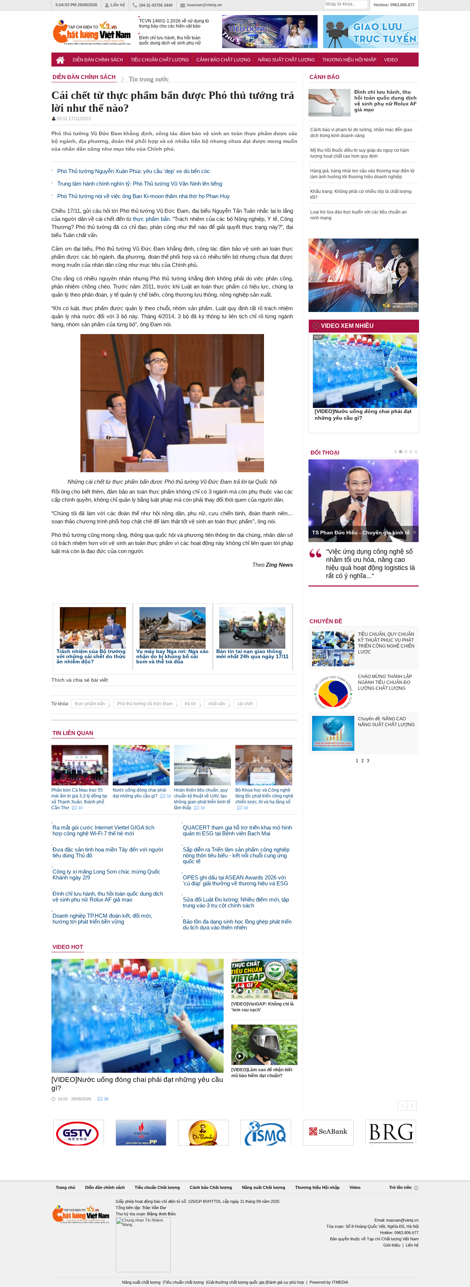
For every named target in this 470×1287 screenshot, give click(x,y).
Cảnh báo (325, 77)
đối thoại (325, 452)
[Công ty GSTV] (78, 1133)
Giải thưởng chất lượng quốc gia (236, 1282)
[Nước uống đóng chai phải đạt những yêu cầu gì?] (137, 1016)
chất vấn (216, 703)
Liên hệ (118, 5)
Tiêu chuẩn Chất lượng (160, 59)
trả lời (190, 703)
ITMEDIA (340, 1282)
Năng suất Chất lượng (286, 59)
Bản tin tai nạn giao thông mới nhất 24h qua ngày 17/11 (252, 653)
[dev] (141, 1133)
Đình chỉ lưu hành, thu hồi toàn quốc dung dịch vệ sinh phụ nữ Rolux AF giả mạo (170, 40)
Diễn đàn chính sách (98, 59)
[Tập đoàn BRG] (390, 1133)
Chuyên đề (326, 621)
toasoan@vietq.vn (204, 5)
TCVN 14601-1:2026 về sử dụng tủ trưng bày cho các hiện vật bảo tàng (174, 23)
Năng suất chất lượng (141, 1282)
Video (391, 59)
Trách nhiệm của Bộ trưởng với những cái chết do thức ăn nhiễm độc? (91, 656)
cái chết (245, 703)
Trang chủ (65, 1187)
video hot (68, 947)
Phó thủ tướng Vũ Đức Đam (145, 703)
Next (412, 1106)
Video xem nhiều (347, 326)
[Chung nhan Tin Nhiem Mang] (235, 1235)
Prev (402, 1106)
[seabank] (328, 1133)
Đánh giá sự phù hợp (285, 1282)
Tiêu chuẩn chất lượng (184, 1282)
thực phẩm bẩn (151, 219)
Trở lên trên (401, 1188)
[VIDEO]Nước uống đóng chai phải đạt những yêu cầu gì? (137, 1084)
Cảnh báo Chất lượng (223, 59)
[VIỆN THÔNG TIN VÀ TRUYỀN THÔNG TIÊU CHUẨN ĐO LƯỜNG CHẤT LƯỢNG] (266, 1133)
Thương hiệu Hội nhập (349, 59)
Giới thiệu (391, 1245)
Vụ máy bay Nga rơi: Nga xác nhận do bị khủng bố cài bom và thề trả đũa (172, 656)
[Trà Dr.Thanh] (203, 1133)
